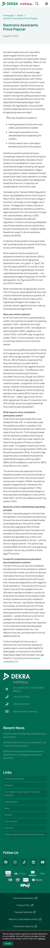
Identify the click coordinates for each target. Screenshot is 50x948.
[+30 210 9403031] (8, 704)
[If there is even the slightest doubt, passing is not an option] (25, 735)
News (7, 808)
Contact (8, 814)
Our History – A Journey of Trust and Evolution (21, 793)
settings (41, 938)
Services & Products (14, 778)
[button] (37, 3)
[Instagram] (15, 862)
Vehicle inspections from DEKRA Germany (24, 834)
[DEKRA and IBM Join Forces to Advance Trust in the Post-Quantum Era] (25, 744)
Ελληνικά (8, 827)
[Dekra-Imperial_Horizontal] (17, 3)
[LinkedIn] (33, 862)
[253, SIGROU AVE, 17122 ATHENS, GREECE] (8, 689)
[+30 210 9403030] (8, 696)
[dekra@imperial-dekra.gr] (8, 711)
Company (9, 785)
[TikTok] (24, 862)
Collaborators (10, 801)
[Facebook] (6, 862)
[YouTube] (43, 862)
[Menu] (46, 3)
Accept (8, 943)
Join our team (10, 821)
